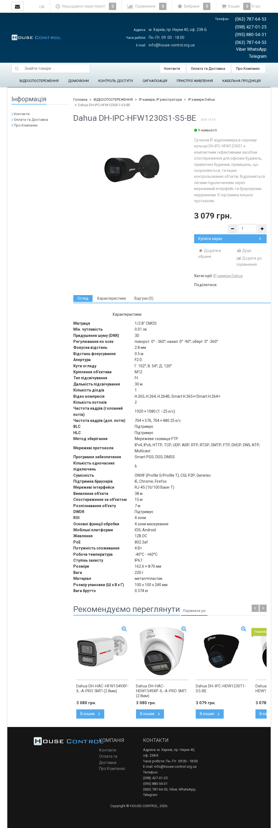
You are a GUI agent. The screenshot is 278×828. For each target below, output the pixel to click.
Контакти (172, 69)
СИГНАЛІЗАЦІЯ (155, 81)
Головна (80, 99)
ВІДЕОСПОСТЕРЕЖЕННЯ (39, 81)
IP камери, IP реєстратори (160, 99)
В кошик (88, 714)
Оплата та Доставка (208, 69)
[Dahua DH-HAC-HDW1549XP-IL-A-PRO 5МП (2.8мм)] (162, 651)
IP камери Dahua (201, 99)
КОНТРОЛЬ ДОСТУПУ (115, 81)
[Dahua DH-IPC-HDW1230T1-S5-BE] (222, 651)
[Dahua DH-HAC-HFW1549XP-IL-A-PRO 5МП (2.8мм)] (102, 651)
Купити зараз (210, 238)
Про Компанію (248, 69)
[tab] (83, 298)
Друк (246, 250)
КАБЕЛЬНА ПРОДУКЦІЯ (241, 81)
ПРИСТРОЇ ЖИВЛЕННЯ (195, 81)
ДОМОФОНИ (78, 81)
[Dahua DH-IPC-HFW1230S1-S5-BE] (133, 170)
